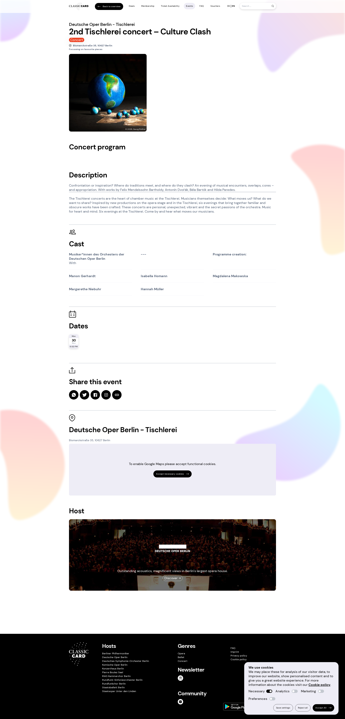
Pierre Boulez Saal (112, 672)
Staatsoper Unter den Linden (119, 691)
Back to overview (111, 6)
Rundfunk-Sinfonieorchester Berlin (122, 680)
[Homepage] (78, 6)
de (228, 6)
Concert (182, 661)
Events (189, 6)
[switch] (269, 691)
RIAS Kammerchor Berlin (116, 676)
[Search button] (273, 6)
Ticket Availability (170, 6)
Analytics (282, 691)
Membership (147, 6)
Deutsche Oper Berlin (114, 657)
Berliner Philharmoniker (115, 653)
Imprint (235, 651)
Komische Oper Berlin (114, 664)
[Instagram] (181, 701)
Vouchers (215, 6)
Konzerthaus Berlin (113, 668)
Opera (181, 653)
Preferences (258, 699)
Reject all (303, 707)
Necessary (257, 691)
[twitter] (84, 395)
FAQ (201, 6)
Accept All (320, 707)
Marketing (308, 691)
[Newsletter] (181, 678)
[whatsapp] (73, 395)
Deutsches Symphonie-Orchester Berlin (125, 661)
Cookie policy (239, 659)
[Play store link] (236, 706)
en (233, 6)
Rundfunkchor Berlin (114, 683)
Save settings (283, 707)
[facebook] (95, 395)
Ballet (181, 657)
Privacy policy (239, 655)
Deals (132, 6)
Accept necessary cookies (170, 473)
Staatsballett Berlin (113, 687)
